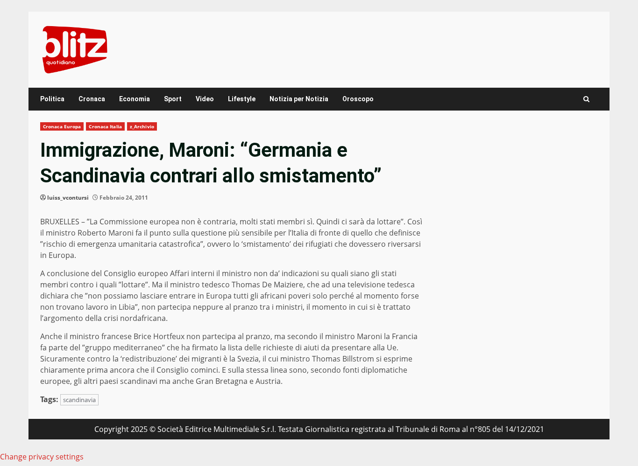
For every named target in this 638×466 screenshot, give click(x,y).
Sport (173, 99)
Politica (52, 99)
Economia (134, 99)
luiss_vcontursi (68, 198)
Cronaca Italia (105, 126)
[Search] (586, 99)
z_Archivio (142, 126)
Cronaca (91, 99)
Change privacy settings (42, 457)
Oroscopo (358, 99)
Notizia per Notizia (298, 99)
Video (205, 99)
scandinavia (79, 400)
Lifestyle (241, 99)
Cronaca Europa (62, 126)
